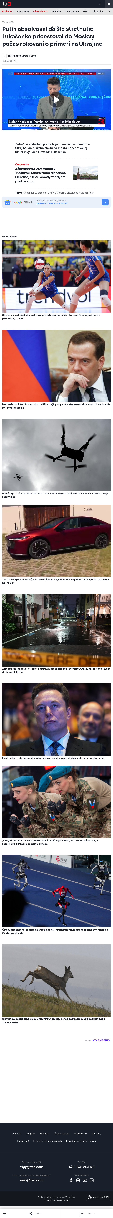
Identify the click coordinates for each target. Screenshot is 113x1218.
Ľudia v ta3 (23, 1141)
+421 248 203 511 (81, 1167)
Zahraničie (8, 22)
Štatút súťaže (62, 1133)
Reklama (44, 1133)
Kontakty (96, 1133)
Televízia (16, 1133)
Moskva (52, 192)
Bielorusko (72, 192)
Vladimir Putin (86, 192)
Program (30, 1133)
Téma (86, 11)
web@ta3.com (31, 1180)
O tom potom (72, 11)
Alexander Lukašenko (34, 192)
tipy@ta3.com (31, 1167)
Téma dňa (97, 11)
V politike (56, 11)
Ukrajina (61, 192)
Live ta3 (9, 11)
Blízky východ (40, 11)
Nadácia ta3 (80, 1133)
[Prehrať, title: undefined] (56, 100)
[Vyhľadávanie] (100, 4)
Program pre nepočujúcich (47, 1141)
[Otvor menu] (109, 4)
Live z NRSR (23, 11)
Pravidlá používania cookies (81, 1141)
